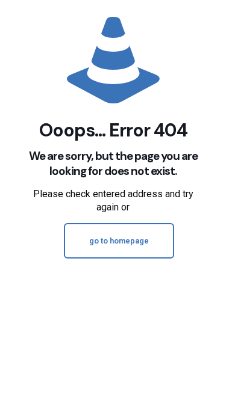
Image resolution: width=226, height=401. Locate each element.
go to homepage (119, 240)
